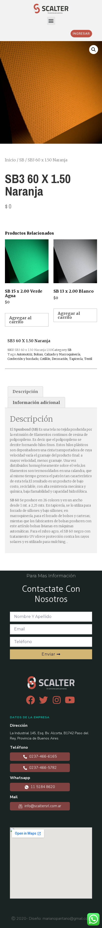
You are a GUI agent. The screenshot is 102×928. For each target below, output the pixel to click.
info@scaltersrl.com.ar (42, 805)
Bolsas (38, 354)
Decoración (60, 359)
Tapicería (76, 359)
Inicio (10, 159)
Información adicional (36, 402)
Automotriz (24, 354)
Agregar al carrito (20, 319)
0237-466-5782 (42, 767)
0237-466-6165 (42, 756)
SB (21, 159)
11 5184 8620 (42, 786)
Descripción (25, 391)
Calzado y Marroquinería (62, 354)
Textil (88, 359)
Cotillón (45, 359)
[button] (51, 21)
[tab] (25, 391)
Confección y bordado (22, 359)
